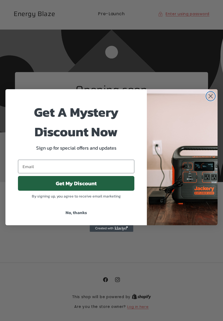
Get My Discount (76, 183)
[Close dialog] (210, 96)
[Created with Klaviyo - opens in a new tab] (111, 228)
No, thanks (76, 212)
